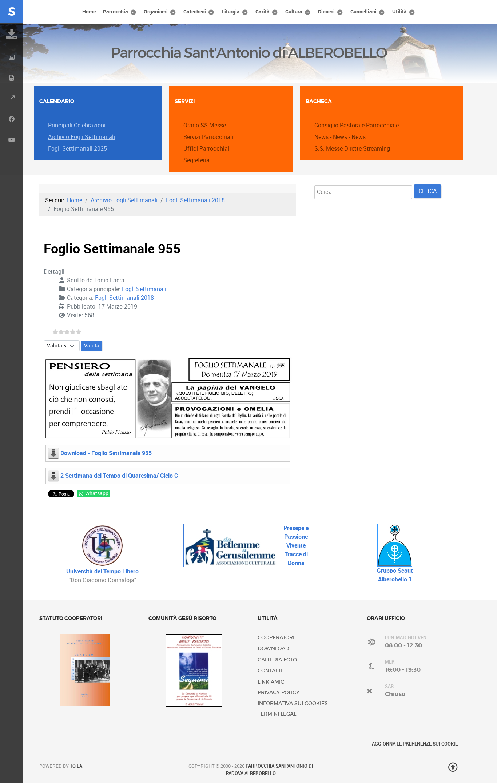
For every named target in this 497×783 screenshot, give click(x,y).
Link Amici (272, 682)
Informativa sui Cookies (293, 703)
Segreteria (196, 160)
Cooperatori (276, 638)
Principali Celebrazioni (77, 125)
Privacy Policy (278, 692)
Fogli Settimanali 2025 (77, 148)
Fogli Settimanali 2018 (124, 297)
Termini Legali (278, 714)
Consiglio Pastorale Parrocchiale (356, 125)
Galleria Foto (277, 660)
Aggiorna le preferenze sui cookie (415, 744)
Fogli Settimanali (144, 289)
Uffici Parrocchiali (207, 148)
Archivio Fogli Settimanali (81, 137)
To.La (76, 766)
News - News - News (340, 137)
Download (273, 648)
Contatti (270, 671)
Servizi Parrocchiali (208, 137)
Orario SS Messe (204, 125)
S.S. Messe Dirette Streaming (352, 148)
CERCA (427, 191)
